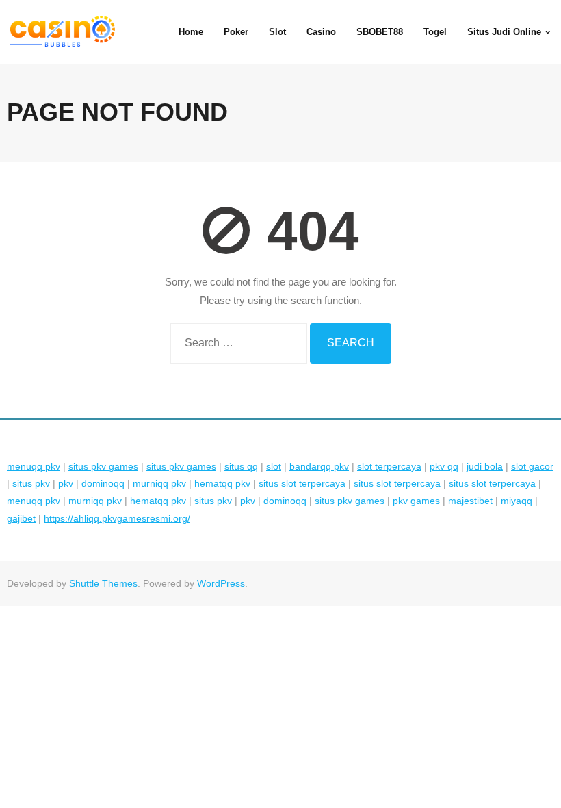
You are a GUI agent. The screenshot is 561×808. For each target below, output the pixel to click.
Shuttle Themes (103, 583)
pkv (65, 483)
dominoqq (103, 483)
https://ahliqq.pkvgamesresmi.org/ (117, 518)
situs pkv (31, 483)
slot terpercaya (389, 466)
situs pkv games (103, 466)
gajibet (21, 518)
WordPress (221, 583)
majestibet (470, 500)
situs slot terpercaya (302, 483)
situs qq (241, 466)
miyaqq (516, 500)
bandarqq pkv (319, 466)
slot (273, 466)
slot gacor (532, 466)
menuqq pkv (33, 466)
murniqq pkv (159, 483)
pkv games (416, 500)
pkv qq (444, 466)
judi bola (485, 466)
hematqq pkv (222, 483)
